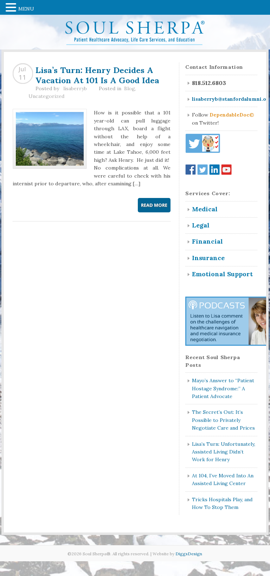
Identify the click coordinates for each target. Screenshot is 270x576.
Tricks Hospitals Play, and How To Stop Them (222, 503)
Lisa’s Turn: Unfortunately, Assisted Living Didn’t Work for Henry (223, 452)
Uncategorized (46, 96)
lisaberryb (75, 88)
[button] (12, 6)
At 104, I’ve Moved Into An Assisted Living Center (222, 479)
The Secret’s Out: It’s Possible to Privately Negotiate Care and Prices (223, 420)
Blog (129, 88)
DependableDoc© (232, 115)
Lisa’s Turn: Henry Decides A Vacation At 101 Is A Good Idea (97, 74)
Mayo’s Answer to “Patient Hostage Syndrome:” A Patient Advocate (223, 388)
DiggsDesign (188, 553)
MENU (26, 9)
